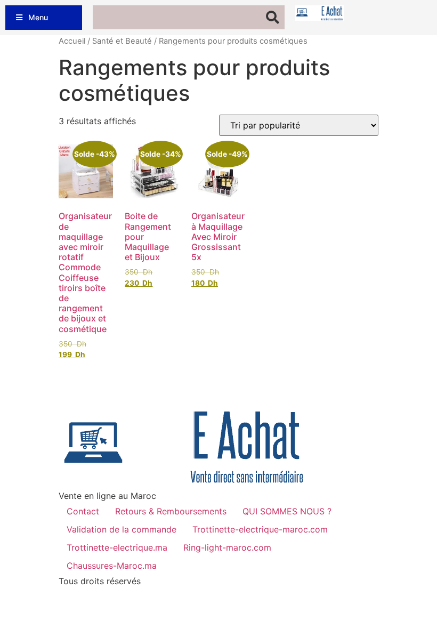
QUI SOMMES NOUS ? (286, 511)
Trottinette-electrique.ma (117, 547)
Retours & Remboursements (170, 511)
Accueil (72, 41)
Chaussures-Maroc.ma (112, 565)
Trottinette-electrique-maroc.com (260, 529)
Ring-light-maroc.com (227, 547)
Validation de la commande (121, 529)
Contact (83, 511)
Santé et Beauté (122, 41)
